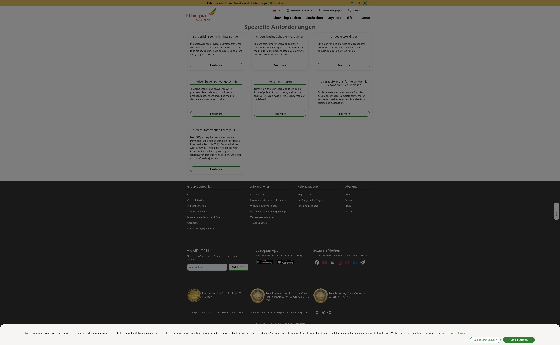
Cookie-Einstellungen (485, 339)
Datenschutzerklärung (453, 333)
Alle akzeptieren (519, 339)
